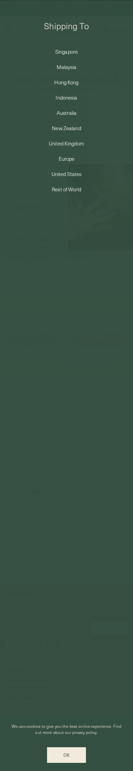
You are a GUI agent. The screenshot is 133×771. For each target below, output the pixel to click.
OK (66, 755)
